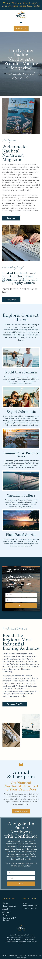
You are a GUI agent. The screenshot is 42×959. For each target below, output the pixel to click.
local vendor (33, 5)
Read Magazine (9, 906)
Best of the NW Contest (9, 919)
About (5, 909)
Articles (5, 912)
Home (5, 903)
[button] (21, 23)
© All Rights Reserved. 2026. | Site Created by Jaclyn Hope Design (21, 956)
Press (4, 915)
